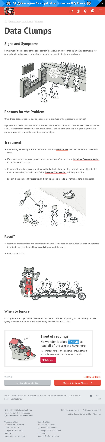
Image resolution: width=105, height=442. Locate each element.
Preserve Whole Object (55, 172)
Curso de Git (74, 395)
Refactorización (19, 395)
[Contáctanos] (71, 11)
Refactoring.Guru (24, 410)
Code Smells (27, 21)
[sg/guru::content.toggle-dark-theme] (85, 11)
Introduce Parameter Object (86, 159)
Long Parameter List (29, 383)
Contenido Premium (57, 395)
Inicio (7, 395)
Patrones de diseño (37, 395)
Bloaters (39, 21)
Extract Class (62, 149)
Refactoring (14, 21)
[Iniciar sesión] (78, 11)
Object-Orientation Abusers (76, 383)
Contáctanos (16, 399)
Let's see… (50, 359)
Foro (6, 399)
